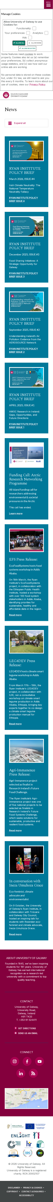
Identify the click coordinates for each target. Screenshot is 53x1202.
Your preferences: (15, 32)
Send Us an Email (28, 1033)
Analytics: (38, 32)
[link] (25, 1126)
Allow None (36, 43)
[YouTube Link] (39, 1061)
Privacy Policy (37, 84)
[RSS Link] (33, 1073)
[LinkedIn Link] (20, 1073)
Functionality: (23, 28)
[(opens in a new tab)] (26, 1129)
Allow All (20, 43)
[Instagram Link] (14, 1061)
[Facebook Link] (27, 1061)
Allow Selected (28, 48)
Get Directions (27, 1028)
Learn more (16, 513)
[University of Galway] (15, 96)
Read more (15, 614)
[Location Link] (26, 1106)
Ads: (24, 37)
